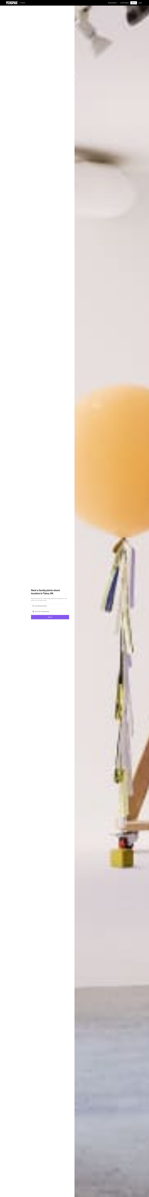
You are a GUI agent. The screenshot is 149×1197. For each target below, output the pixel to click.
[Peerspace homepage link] (12, 3)
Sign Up (134, 3)
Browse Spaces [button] (112, 3)
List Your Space (124, 3)
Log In (140, 3)
